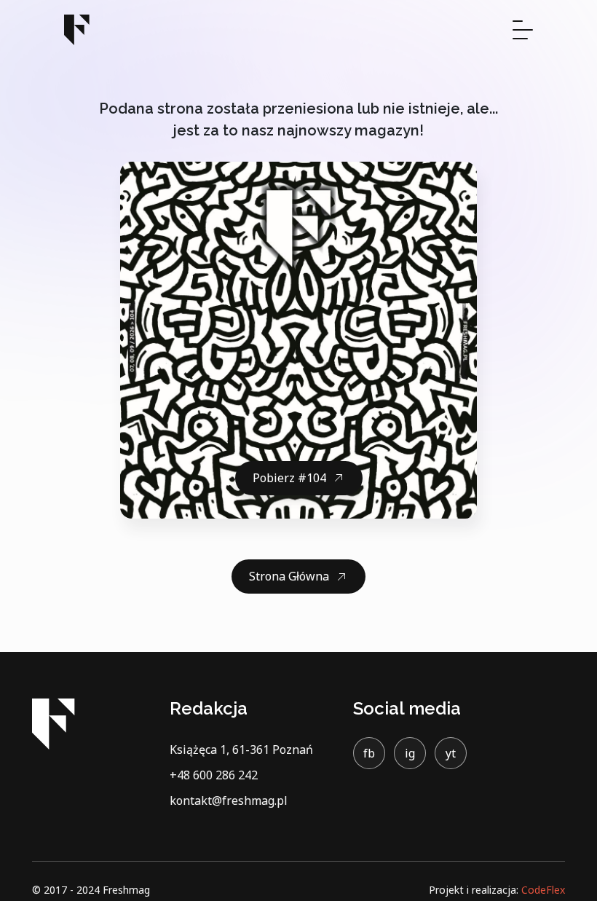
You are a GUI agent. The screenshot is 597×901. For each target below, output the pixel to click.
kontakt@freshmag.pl (229, 800)
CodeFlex (543, 890)
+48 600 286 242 (214, 775)
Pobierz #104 (289, 478)
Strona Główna (289, 576)
